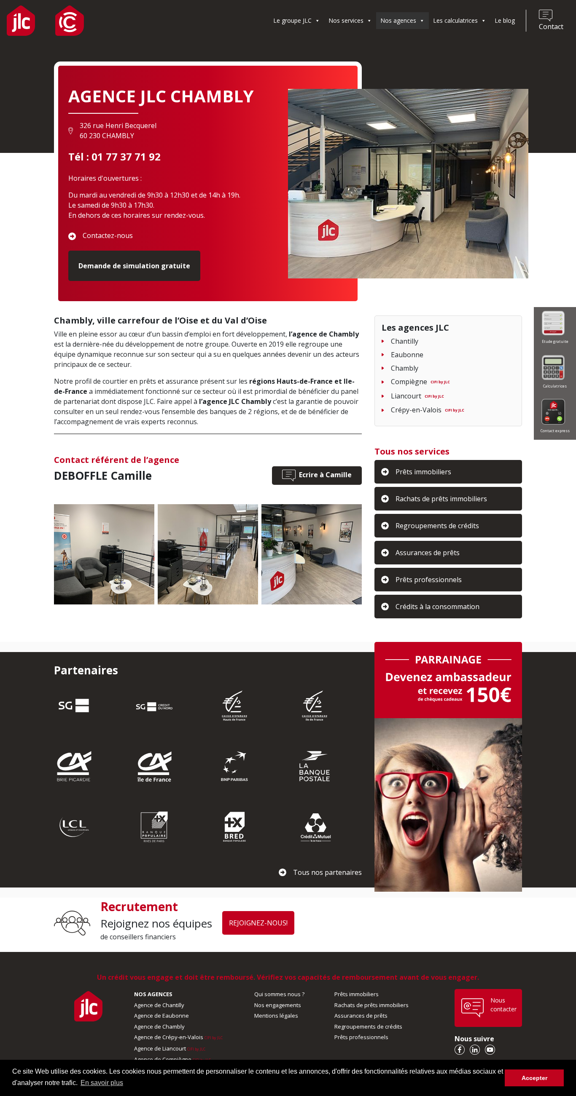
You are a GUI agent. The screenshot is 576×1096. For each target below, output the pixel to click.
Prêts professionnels (361, 1037)
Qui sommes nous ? (279, 994)
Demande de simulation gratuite (134, 265)
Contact (551, 26)
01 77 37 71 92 (126, 156)
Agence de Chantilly (159, 1005)
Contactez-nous (108, 235)
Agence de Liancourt (169, 1048)
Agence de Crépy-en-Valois (178, 1037)
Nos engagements (277, 1005)
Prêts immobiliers (356, 994)
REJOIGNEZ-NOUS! (258, 923)
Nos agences (398, 20)
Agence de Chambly (159, 1026)
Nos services (345, 20)
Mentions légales (276, 1015)
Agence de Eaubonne (161, 1015)
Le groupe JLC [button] (292, 20)
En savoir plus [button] (102, 1082)
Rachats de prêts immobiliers (371, 1005)
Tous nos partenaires (327, 872)
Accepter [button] (534, 1078)
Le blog (505, 20)
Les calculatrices (455, 20)
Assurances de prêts (361, 1015)
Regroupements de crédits (368, 1026)
